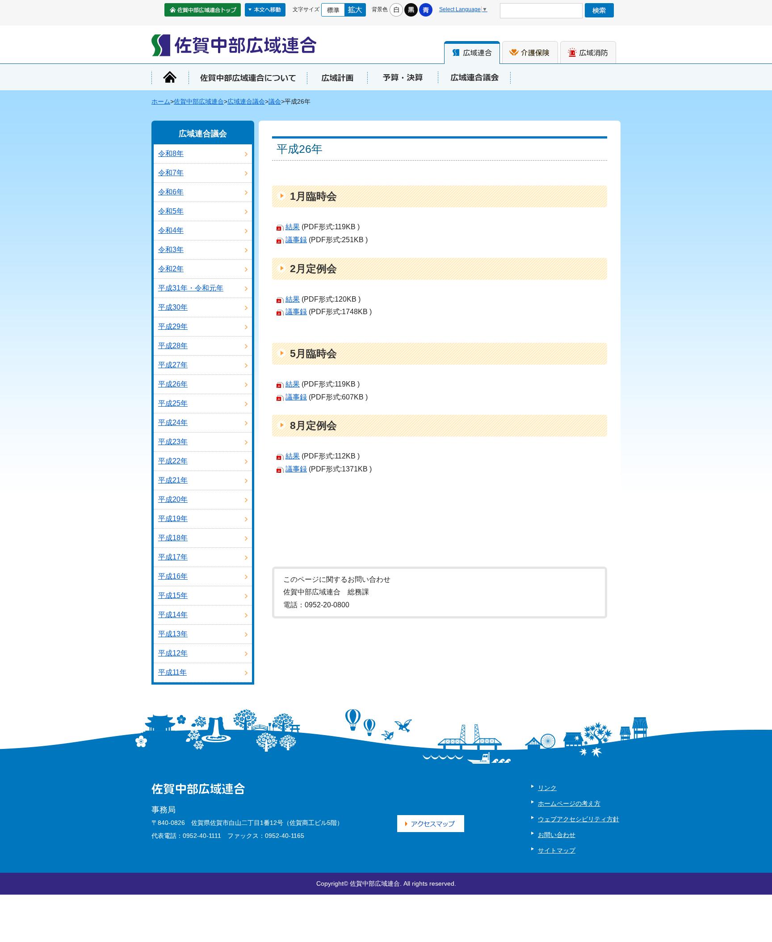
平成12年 (173, 653)
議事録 (296, 240)
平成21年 (173, 480)
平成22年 (173, 461)
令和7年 (171, 173)
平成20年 (173, 499)
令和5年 (171, 211)
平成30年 (173, 307)
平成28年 (173, 345)
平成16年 (173, 576)
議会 (275, 101)
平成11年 (172, 672)
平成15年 (173, 595)
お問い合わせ (556, 834)
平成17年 (173, 557)
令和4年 (171, 230)
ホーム (160, 101)
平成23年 (173, 442)
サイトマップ (556, 850)
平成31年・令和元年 (190, 288)
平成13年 (173, 634)
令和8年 (171, 153)
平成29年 (173, 326)
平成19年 (173, 518)
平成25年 (173, 403)
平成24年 (173, 422)
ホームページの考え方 (569, 803)
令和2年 (171, 269)
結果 (292, 227)
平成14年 (173, 614)
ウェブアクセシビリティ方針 (578, 819)
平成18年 (173, 538)
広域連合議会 (246, 101)
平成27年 (173, 365)
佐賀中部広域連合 (199, 101)
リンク (547, 787)
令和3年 (171, 249)
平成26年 (173, 384)
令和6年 (171, 192)
